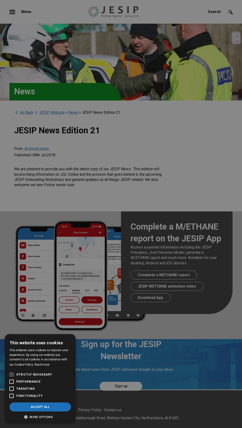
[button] (40, 417)
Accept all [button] (40, 407)
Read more (42, 364)
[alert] (121, 214)
